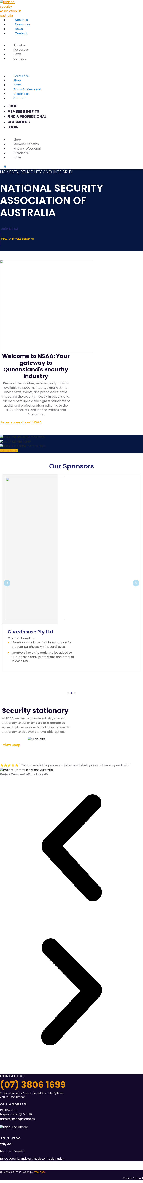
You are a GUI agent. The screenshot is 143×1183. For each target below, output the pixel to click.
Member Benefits (23, 111)
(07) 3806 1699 (33, 1085)
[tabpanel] (71, 573)
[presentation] (68, 692)
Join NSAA (10, 1138)
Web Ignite (39, 1172)
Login (13, 127)
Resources (22, 24)
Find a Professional (27, 89)
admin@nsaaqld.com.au (17, 1119)
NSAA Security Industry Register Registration (32, 1158)
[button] (71, 849)
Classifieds (21, 94)
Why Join (6, 1144)
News (19, 29)
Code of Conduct (133, 1178)
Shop (17, 80)
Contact (21, 33)
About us (21, 20)
